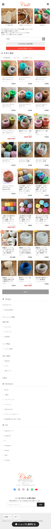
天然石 (4, 378)
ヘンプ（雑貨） (9, 349)
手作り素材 (6, 356)
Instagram (7, 445)
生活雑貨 (7, 337)
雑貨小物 (5, 322)
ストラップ (7, 332)
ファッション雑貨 (8, 317)
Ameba (6, 450)
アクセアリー (7, 305)
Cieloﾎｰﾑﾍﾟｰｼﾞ (9, 431)
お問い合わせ (8, 409)
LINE (5, 455)
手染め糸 (7, 58)
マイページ (7, 404)
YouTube (7, 460)
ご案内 (6, 394)
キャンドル (7, 327)
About (6, 390)
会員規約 (40, 521)
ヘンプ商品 (6, 344)
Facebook (7, 436)
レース (17, 58)
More (25, 292)
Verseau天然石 (8, 310)
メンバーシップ (9, 399)
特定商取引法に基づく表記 (12, 419)
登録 (40, 504)
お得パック (28, 58)
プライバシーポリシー (11, 414)
